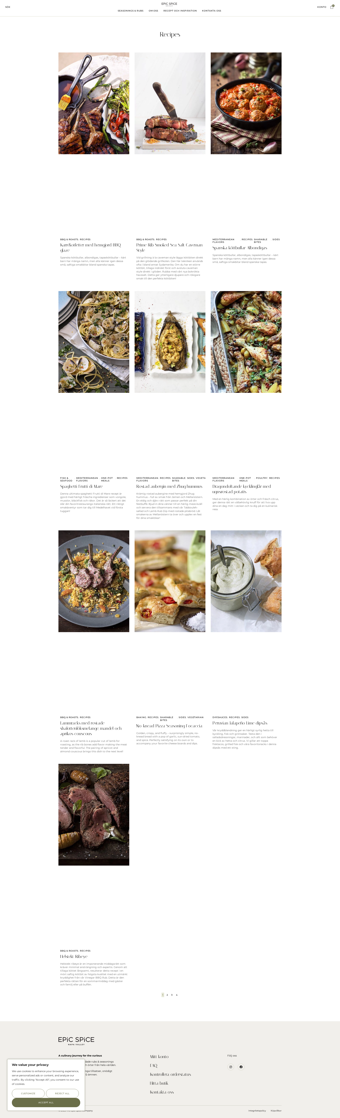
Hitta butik (159, 1083)
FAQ (153, 1065)
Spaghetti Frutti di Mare (81, 486)
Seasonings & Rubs (130, 10)
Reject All (62, 1093)
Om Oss (153, 10)
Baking (141, 717)
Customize (28, 1093)
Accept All (46, 1102)
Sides (276, 239)
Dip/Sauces (219, 717)
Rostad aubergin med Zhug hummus (169, 486)
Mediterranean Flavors (223, 241)
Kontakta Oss (211, 10)
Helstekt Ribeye (73, 956)
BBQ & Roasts (69, 239)
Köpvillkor (276, 1110)
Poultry (261, 478)
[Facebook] (241, 1067)
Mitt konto (159, 1056)
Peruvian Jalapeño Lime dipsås (239, 723)
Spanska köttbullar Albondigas (239, 247)
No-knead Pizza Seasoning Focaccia (169, 725)
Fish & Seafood (66, 479)
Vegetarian (204, 478)
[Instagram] (230, 1067)
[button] (7, 7)
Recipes (85, 239)
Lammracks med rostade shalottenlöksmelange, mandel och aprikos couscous (91, 728)
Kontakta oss (162, 1092)
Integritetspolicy (257, 1110)
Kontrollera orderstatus (170, 1074)
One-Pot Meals (107, 479)
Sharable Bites (260, 241)
